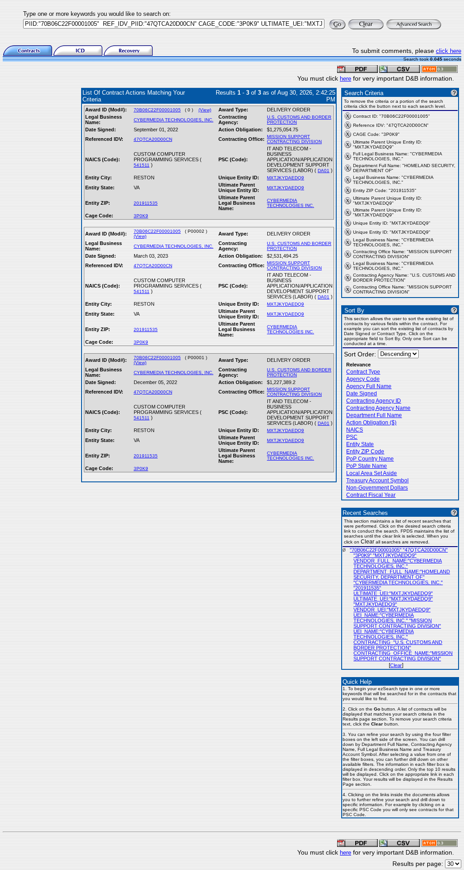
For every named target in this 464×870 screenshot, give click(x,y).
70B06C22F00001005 (157, 109)
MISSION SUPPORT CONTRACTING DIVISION (294, 139)
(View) (204, 109)
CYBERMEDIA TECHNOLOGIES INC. (290, 203)
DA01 (323, 170)
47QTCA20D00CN (153, 139)
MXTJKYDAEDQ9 (285, 177)
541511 (142, 165)
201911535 (146, 203)
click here (448, 51)
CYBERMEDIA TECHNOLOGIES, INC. (173, 119)
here (345, 78)
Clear (396, 665)
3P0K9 (141, 215)
